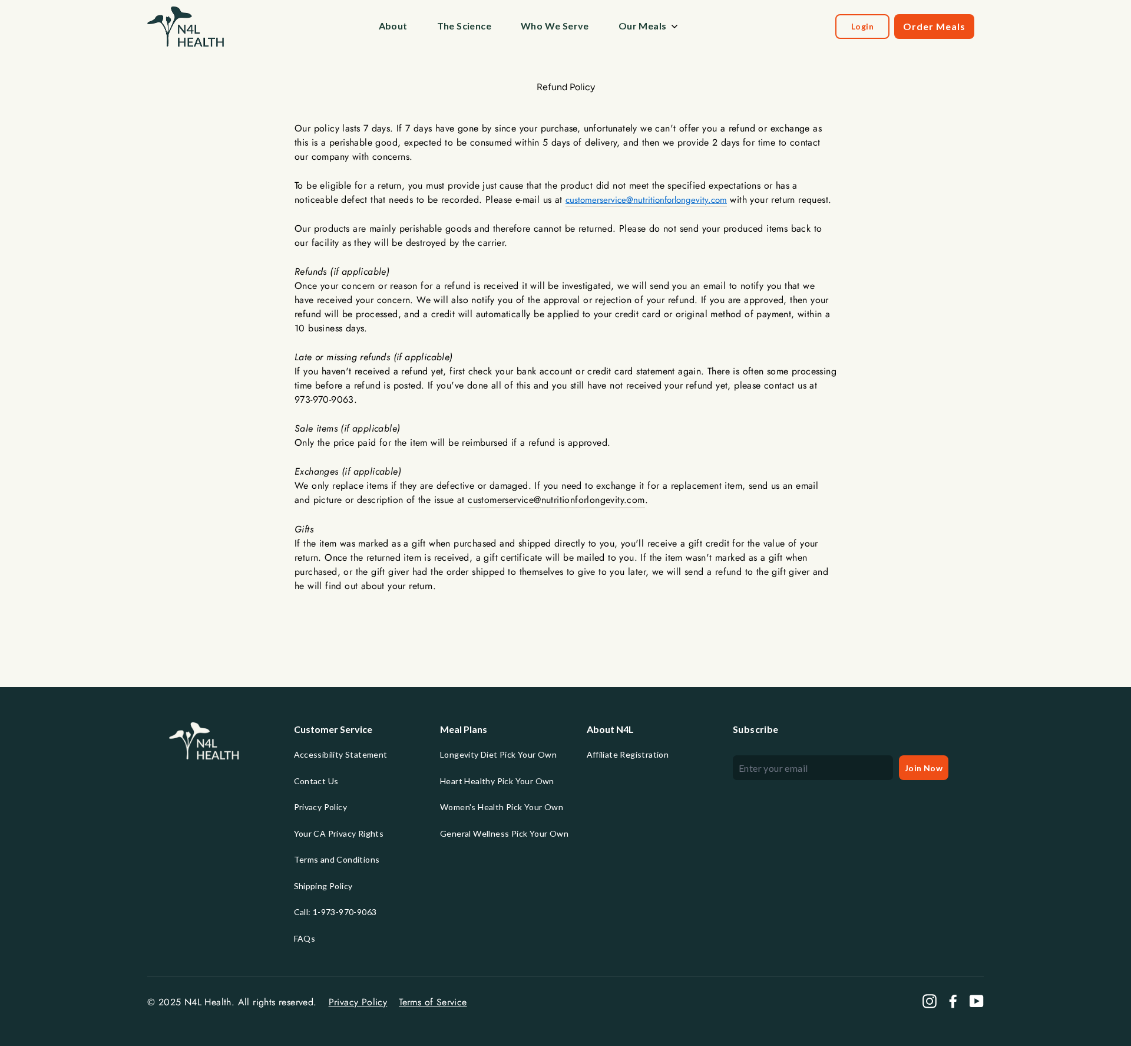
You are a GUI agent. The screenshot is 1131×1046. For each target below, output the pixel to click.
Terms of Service (433, 1002)
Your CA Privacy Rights (339, 833)
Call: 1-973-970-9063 (335, 912)
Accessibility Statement (341, 754)
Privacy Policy (321, 807)
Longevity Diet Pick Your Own (498, 754)
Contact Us (316, 781)
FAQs (305, 938)
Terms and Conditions (337, 859)
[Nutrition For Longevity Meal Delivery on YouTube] (977, 1001)
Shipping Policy (323, 886)
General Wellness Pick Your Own (504, 833)
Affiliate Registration (628, 754)
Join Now (924, 768)
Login (862, 26)
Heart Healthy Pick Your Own (497, 781)
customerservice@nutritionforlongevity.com (646, 200)
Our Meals (643, 25)
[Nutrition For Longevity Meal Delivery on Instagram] (929, 1001)
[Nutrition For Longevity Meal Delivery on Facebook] (953, 1001)
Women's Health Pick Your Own (501, 807)
